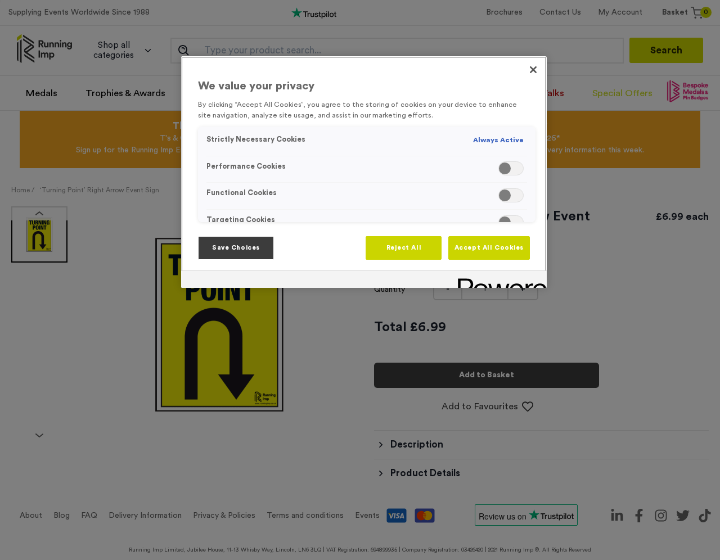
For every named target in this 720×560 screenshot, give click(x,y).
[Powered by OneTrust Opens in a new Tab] (498, 281)
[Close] (533, 69)
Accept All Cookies (489, 248)
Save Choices (236, 248)
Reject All (404, 248)
